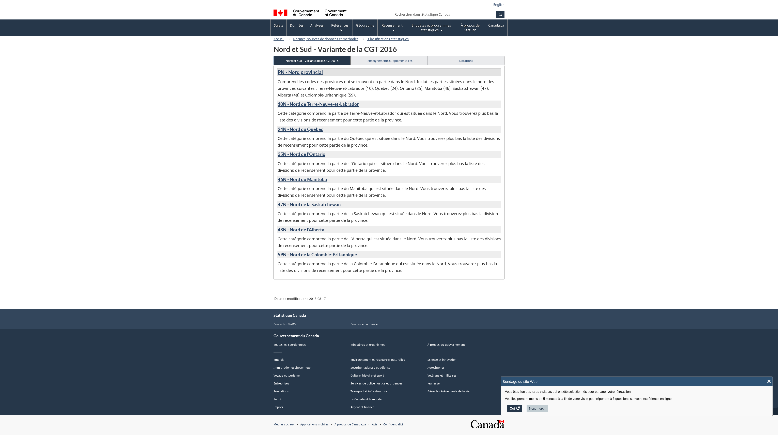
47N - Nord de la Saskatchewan (309, 204)
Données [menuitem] (297, 25)
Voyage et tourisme (287, 375)
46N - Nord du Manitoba (302, 179)
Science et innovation (441, 360)
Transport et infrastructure (369, 391)
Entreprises (281, 383)
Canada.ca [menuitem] (496, 25)
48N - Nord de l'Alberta (301, 229)
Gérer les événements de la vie (448, 391)
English (498, 4)
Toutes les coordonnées (290, 345)
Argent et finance (362, 407)
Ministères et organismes (368, 345)
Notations (466, 60)
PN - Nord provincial (300, 72)
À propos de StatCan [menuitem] (470, 27)
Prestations (281, 391)
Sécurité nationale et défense (370, 367)
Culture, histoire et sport (367, 375)
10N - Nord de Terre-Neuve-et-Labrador (318, 104)
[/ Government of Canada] (310, 13)
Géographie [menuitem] (365, 25)
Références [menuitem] (339, 25)
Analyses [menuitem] (317, 25)
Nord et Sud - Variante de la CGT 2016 (312, 60)
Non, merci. (537, 408)
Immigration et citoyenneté (292, 367)
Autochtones (436, 367)
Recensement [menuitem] (392, 25)
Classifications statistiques (388, 39)
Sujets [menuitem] (278, 25)
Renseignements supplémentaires (389, 60)
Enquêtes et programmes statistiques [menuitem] (431, 27)
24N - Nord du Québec (300, 129)
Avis (374, 424)
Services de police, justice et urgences (376, 383)
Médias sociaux (284, 424)
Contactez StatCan (286, 324)
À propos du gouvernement (446, 345)
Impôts (278, 407)
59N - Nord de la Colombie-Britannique (317, 254)
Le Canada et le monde (366, 399)
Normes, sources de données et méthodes (325, 39)
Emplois (279, 360)
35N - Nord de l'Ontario (301, 154)
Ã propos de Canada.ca (350, 424)
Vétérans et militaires (441, 375)
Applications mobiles (314, 424)
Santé (277, 399)
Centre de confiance (364, 324)
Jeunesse (433, 383)
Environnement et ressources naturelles (378, 360)
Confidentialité (393, 424)
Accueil (279, 39)
